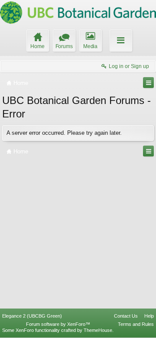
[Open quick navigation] (148, 82)
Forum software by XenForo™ (58, 324)
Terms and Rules (136, 324)
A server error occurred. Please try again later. (64, 133)
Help (149, 315)
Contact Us (126, 315)
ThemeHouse (98, 330)
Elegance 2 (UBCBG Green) (32, 315)
